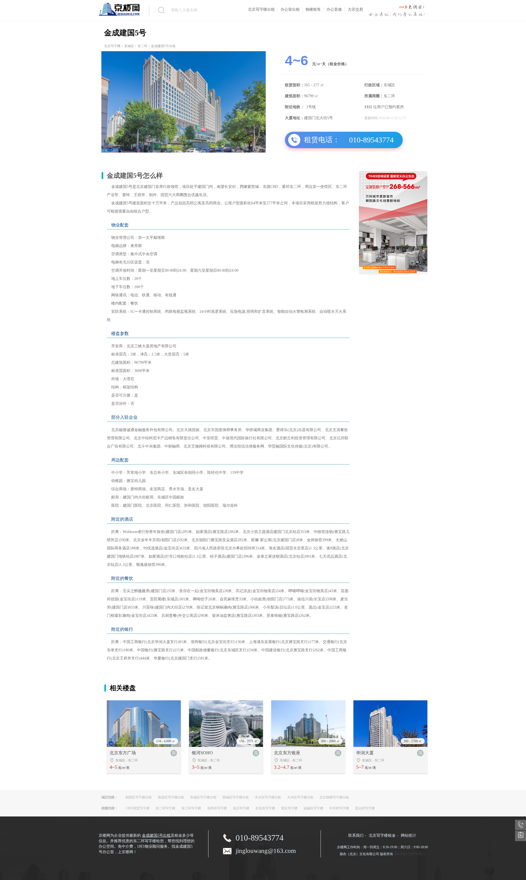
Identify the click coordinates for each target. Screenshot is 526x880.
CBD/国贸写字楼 (137, 808)
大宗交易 (355, 9)
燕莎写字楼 (241, 808)
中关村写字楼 (339, 808)
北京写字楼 (112, 46)
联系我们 (356, 835)
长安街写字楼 (265, 808)
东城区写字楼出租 (203, 797)
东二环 (142, 46)
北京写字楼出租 (261, 9)
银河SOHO (202, 752)
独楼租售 (313, 9)
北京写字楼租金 (382, 835)
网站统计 (408, 835)
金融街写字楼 (313, 808)
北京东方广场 (123, 752)
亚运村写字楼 (365, 808)
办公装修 (334, 9)
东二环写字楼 (165, 808)
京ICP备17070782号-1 (409, 854)
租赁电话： (322, 140)
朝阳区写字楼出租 (138, 797)
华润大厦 (365, 752)
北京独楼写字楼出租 (334, 797)
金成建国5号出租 (156, 835)
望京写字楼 (289, 808)
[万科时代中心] (393, 273)
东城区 (129, 46)
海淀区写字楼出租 (171, 797)
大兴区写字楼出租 (300, 797)
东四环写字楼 (217, 808)
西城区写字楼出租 (235, 797)
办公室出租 (290, 9)
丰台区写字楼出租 (268, 797)
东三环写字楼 (191, 808)
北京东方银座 (287, 752)
